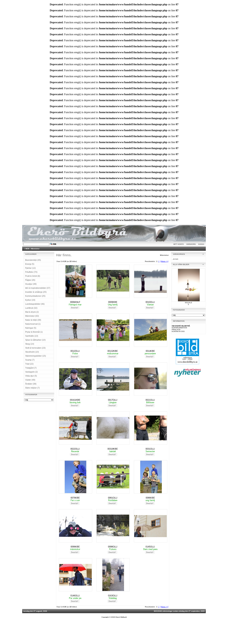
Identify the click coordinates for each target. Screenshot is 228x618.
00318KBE (112, 449)
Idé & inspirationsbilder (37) (37, 288)
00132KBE (112, 351)
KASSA (201, 244)
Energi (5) (29, 264)
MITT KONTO (178, 244)
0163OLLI (112, 595)
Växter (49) (30, 380)
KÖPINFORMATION (179, 328)
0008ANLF (75, 302)
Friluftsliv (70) (31, 272)
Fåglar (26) (30, 280)
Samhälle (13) (31, 336)
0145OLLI (150, 546)
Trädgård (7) (31, 368)
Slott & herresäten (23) (35, 348)
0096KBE (75, 546)
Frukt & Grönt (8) (32, 276)
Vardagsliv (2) (31, 372)
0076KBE (75, 498)
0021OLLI (150, 400)
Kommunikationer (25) (35, 296)
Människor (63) (32, 316)
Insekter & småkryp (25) (36, 292)
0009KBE (112, 302)
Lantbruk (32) (31, 308)
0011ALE (188, 303)
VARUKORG (191, 244)
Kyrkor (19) (30, 300)
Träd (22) (29, 364)
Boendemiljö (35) (33, 260)
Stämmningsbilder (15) (35, 356)
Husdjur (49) (31, 284)
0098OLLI (112, 546)
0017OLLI (112, 400)
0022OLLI (75, 449)
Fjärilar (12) (30, 268)
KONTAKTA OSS (178, 331)
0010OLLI (150, 302)
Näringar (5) (30, 328)
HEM (27, 249)
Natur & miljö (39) (33, 320)
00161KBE (75, 400)
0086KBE (150, 498)
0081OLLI (112, 498)
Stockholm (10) (32, 352)
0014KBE (150, 351)
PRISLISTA (176, 329)
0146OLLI (75, 595)
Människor (35, 249)
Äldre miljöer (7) (32, 388)
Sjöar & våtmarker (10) (35, 340)
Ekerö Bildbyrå (121, 617)
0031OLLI (150, 449)
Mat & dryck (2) (32, 312)
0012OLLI (75, 351)
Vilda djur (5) (31, 376)
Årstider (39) (30, 384)
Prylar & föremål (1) (34, 332)
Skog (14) (29, 344)
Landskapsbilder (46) (35, 304)
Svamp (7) (30, 360)
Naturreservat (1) (33, 324)
